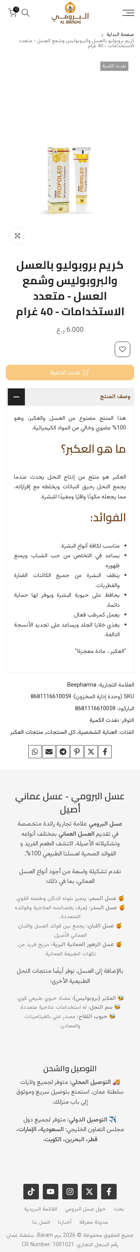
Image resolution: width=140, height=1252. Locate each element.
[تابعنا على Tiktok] (31, 1191)
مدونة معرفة (93, 1222)
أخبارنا (65, 1222)
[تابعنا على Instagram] (70, 1191)
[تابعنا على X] (89, 1191)
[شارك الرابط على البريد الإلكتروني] (49, 751)
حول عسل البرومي (85, 1209)
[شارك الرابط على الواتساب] (35, 751)
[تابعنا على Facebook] (109, 1191)
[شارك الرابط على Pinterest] (77, 751)
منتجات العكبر (26, 732)
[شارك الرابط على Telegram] (63, 751)
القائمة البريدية (40, 1209)
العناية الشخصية (97, 732)
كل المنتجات (60, 732)
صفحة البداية (120, 35)
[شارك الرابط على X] (91, 751)
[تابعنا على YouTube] (50, 1191)
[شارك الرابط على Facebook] (105, 751)
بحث (119, 1209)
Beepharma (81, 685)
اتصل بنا (41, 1222)
